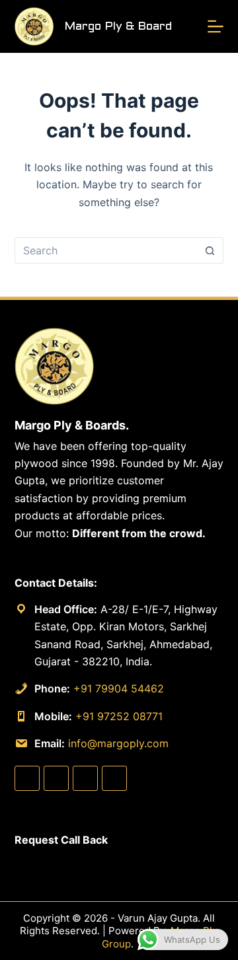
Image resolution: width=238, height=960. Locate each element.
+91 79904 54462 (118, 688)
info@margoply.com (118, 743)
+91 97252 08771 (119, 716)
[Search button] (210, 250)
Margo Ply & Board (118, 26)
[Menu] (215, 26)
